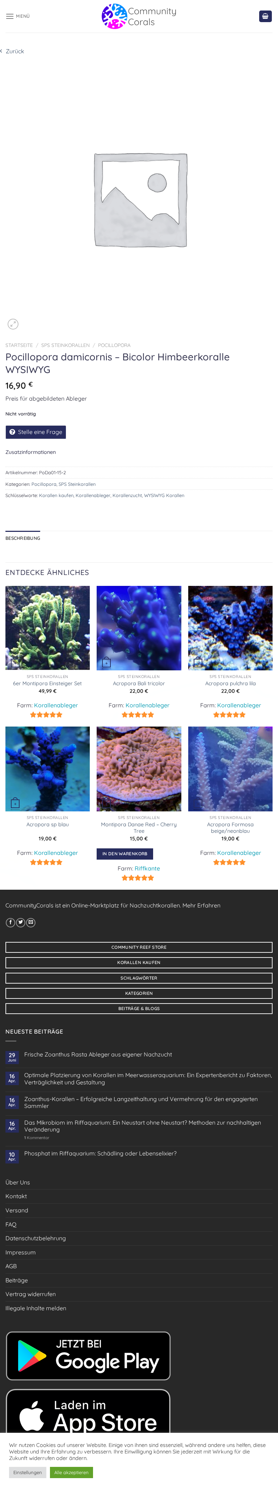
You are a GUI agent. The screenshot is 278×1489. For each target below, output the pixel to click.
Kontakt (16, 1196)
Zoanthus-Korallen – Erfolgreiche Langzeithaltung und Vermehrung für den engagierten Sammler (141, 1102)
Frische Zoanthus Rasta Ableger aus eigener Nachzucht (98, 1054)
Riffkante (147, 868)
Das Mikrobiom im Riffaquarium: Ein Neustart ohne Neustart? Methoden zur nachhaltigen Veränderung (142, 1126)
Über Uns (17, 1182)
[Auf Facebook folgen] (10, 922)
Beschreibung (22, 538)
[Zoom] (13, 324)
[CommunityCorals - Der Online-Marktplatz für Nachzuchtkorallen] (139, 16)
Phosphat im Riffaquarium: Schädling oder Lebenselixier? (100, 1153)
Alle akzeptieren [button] (71, 1472)
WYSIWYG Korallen (164, 495)
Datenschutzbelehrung (35, 1238)
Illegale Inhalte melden (35, 1308)
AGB (11, 1266)
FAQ (10, 1224)
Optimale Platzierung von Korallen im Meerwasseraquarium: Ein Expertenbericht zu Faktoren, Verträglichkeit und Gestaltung (148, 1078)
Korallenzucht (127, 495)
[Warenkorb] (265, 16)
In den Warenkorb (125, 853)
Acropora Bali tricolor (139, 683)
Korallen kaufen (56, 495)
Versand (16, 1210)
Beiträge (16, 1280)
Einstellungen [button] (27, 1472)
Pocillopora (114, 345)
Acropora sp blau (47, 824)
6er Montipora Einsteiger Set (47, 683)
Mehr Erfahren (201, 905)
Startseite (19, 345)
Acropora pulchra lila (230, 683)
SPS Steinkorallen (65, 345)
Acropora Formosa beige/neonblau (230, 828)
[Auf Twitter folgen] (20, 922)
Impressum (20, 1252)
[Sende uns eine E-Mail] (30, 922)
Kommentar (36, 1138)
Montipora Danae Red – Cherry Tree (139, 828)
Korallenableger (93, 495)
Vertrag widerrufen (30, 1294)
